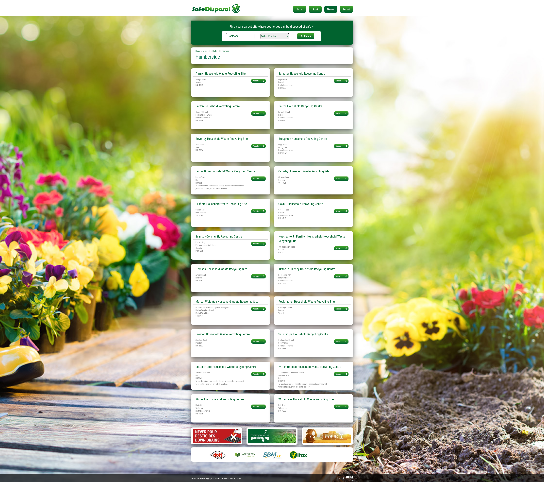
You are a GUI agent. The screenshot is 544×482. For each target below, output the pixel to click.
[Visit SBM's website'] (272, 455)
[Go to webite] (217, 436)
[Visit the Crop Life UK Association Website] (327, 436)
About (315, 9)
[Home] (216, 7)
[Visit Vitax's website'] (299, 455)
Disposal (330, 9)
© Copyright (207, 478)
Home (299, 9)
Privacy (199, 478)
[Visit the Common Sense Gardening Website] (272, 436)
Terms (193, 478)
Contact (346, 9)
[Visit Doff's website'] (218, 455)
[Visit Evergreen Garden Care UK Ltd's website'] (245, 455)
